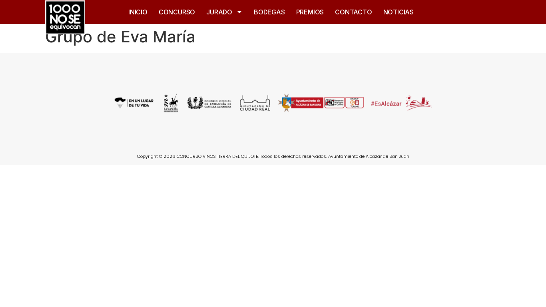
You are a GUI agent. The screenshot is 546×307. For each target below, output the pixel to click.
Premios (310, 12)
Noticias (398, 12)
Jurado (219, 12)
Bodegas (269, 12)
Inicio (137, 12)
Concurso (177, 12)
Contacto (353, 12)
